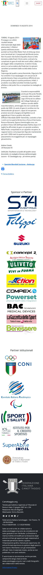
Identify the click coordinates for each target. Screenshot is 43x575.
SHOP (38, 3)
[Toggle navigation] (27, 3)
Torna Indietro (8, 174)
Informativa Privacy (9, 567)
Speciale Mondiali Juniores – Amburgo (19, 164)
